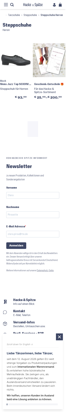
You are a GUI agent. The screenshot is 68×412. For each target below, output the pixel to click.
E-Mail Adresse (15, 226)
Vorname (11, 187)
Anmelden (16, 245)
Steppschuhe (30, 15)
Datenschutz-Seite (45, 270)
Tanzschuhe (14, 15)
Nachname (12, 207)
